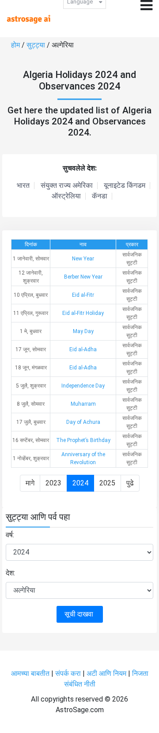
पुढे (130, 483)
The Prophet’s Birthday (83, 440)
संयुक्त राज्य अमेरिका (67, 185)
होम (16, 45)
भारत (23, 185)
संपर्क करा (69, 673)
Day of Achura (83, 422)
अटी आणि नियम (106, 673)
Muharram (83, 404)
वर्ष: (10, 535)
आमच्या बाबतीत (31, 673)
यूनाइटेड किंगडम (124, 185)
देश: (10, 573)
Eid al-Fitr (83, 295)
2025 (107, 483)
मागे (30, 483)
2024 (80, 483)
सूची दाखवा (80, 614)
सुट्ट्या (36, 45)
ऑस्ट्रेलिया (66, 196)
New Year (83, 259)
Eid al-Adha (83, 349)
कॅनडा (99, 196)
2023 (53, 483)
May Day (83, 331)
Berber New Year (83, 277)
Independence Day (83, 386)
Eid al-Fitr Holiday (83, 313)
